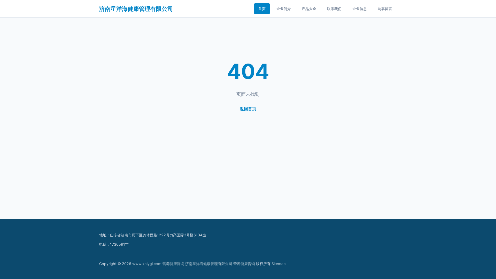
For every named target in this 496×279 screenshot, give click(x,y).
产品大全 (309, 8)
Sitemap (279, 263)
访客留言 (385, 8)
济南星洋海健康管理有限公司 (136, 8)
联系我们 (334, 8)
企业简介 (283, 8)
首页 (262, 8)
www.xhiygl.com (146, 263)
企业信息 (359, 8)
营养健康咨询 (173, 263)
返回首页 (248, 108)
